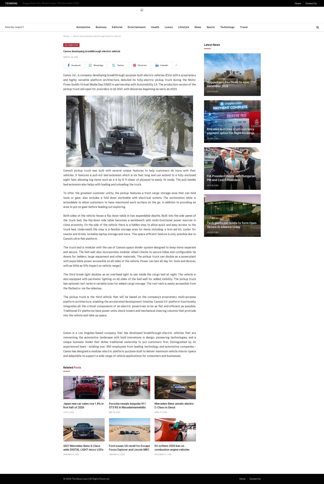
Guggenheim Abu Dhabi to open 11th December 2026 (231, 84)
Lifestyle (183, 27)
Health (155, 27)
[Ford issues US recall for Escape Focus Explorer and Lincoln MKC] (129, 429)
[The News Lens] (162, 15)
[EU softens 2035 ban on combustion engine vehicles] (175, 429)
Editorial (117, 27)
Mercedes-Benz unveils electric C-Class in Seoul (174, 405)
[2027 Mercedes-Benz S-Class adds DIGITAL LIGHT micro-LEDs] (84, 429)
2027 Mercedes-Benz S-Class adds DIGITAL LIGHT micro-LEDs (83, 447)
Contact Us (311, 3)
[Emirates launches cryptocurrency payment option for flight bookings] (232, 121)
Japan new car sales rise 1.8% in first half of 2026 (83, 405)
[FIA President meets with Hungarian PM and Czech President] (232, 168)
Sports (211, 27)
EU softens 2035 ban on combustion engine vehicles (172, 447)
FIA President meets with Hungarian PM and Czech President (231, 178)
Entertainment (137, 27)
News (198, 27)
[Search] (317, 27)
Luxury (169, 27)
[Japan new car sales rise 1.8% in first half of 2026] (84, 387)
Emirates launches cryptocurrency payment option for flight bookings (59, 3)
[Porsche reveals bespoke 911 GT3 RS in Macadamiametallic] (129, 387)
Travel (244, 27)
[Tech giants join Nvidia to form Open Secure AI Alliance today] (232, 215)
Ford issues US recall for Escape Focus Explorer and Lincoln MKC (129, 447)
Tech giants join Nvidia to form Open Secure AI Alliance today (231, 225)
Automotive (83, 27)
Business (101, 27)
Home (298, 3)
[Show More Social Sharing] (176, 65)
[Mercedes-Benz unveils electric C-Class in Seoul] (175, 387)
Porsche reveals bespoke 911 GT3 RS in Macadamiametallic (127, 405)
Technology (227, 27)
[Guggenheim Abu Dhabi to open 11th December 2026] (232, 74)
